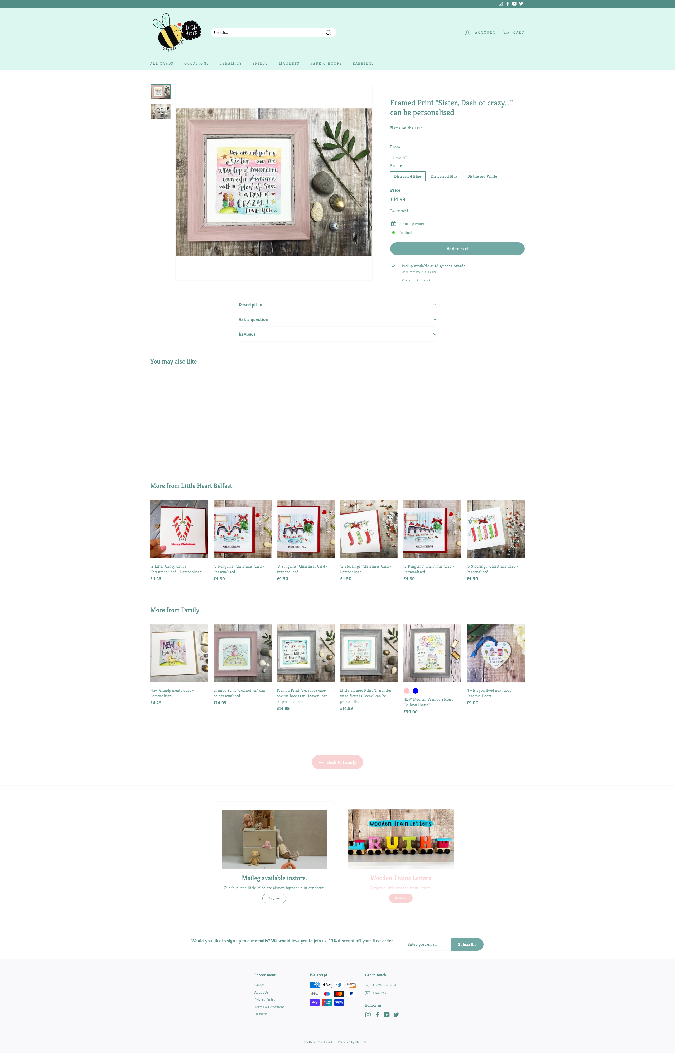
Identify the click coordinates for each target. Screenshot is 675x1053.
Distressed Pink (444, 176)
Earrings (363, 63)
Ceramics (231, 63)
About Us (261, 992)
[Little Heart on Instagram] (368, 1014)
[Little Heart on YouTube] (387, 1014)
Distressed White (482, 176)
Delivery (260, 1014)
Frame (396, 165)
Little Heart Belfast (206, 485)
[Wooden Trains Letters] (401, 839)
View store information (417, 280)
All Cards (162, 63)
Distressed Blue (407, 176)
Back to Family (341, 762)
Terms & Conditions (269, 1007)
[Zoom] (274, 182)
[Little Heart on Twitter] (396, 1014)
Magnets (289, 63)
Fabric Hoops (326, 63)
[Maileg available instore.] (274, 839)
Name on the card (406, 128)
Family (190, 610)
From (395, 147)
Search (259, 985)
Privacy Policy (264, 999)
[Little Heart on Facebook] (377, 1014)
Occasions (196, 63)
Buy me (274, 898)
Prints (260, 63)
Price (395, 190)
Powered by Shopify (352, 1042)
